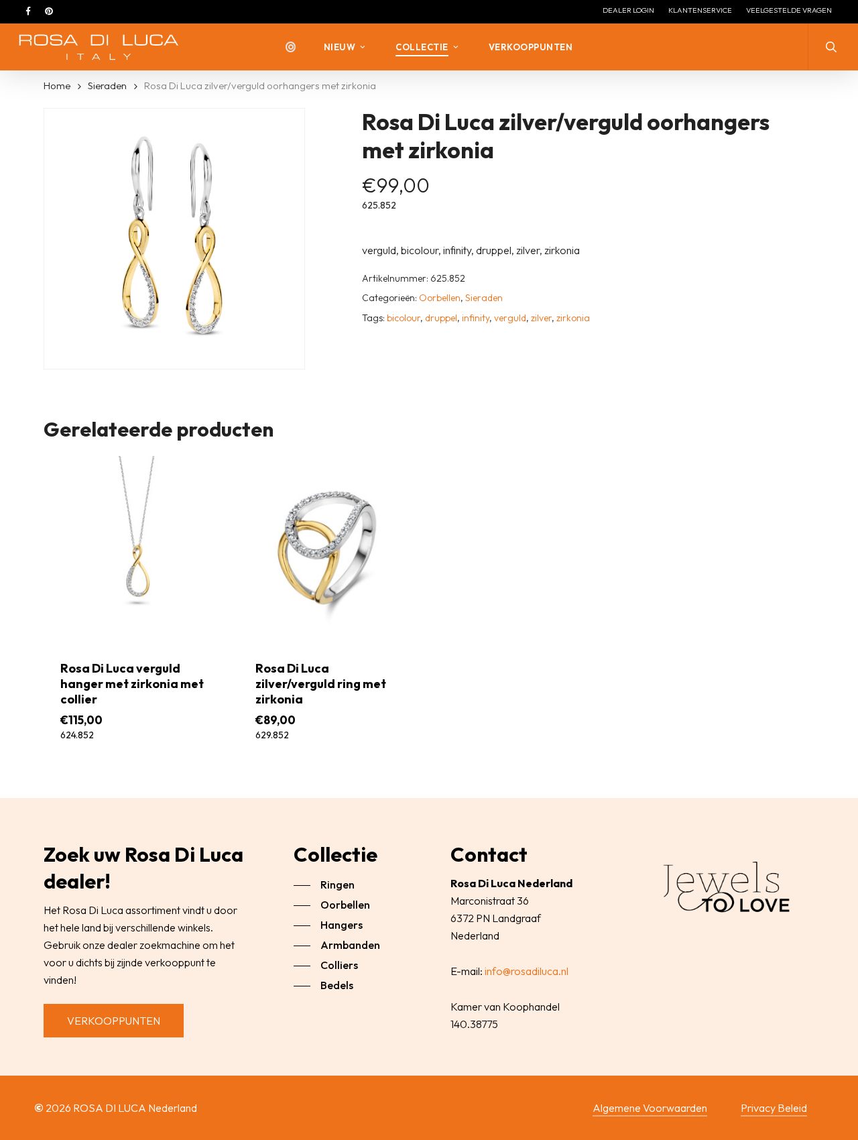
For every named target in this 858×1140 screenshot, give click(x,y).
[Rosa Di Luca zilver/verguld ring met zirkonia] (331, 548)
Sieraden (107, 85)
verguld (510, 318)
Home (57, 85)
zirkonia (573, 318)
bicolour (403, 318)
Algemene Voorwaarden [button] (650, 1108)
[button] (113, 1020)
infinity (475, 318)
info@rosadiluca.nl (526, 971)
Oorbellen (440, 298)
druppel (441, 318)
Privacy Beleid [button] (774, 1108)
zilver (541, 318)
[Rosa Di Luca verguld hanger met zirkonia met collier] (136, 548)
